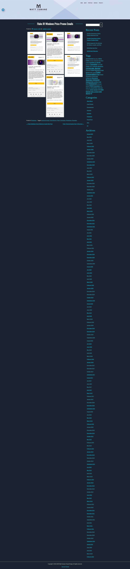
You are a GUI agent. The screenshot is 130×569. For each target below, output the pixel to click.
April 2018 (89, 353)
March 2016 (90, 421)
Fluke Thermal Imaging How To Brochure (73, 124)
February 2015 (90, 442)
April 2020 (89, 279)
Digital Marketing (95, 70)
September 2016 (91, 408)
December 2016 (91, 402)
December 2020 (91, 254)
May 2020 (89, 276)
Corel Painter (90, 104)
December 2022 (91, 183)
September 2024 (91, 161)
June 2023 (89, 168)
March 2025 (90, 143)
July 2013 (89, 467)
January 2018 (90, 362)
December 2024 (91, 152)
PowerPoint (89, 119)
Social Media (94, 87)
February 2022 (90, 214)
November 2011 (91, 513)
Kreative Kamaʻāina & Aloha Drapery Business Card (93, 34)
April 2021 (89, 242)
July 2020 (89, 269)
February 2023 (90, 177)
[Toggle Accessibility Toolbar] (3, 9)
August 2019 (90, 303)
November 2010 (91, 535)
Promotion (74, 120)
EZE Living (92, 72)
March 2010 (90, 553)
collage (90, 66)
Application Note (97, 60)
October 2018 (90, 334)
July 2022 (89, 198)
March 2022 (90, 211)
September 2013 (91, 464)
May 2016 (89, 417)
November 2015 (91, 433)
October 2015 (90, 436)
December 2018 (91, 328)
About (85, 3)
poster (87, 86)
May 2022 (89, 205)
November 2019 (91, 294)
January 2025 (90, 149)
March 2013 (90, 476)
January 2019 (90, 325)
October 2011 (90, 516)
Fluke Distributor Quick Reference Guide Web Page (39, 124)
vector (96, 89)
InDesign (96, 80)
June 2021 (89, 235)
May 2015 (89, 439)
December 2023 (91, 165)
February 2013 (90, 479)
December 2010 (91, 532)
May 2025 (89, 137)
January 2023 (90, 180)
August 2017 (90, 377)
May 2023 (89, 171)
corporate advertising (97, 66)
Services (96, 3)
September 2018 (91, 337)
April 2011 (89, 522)
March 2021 (90, 245)
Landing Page (97, 82)
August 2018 (90, 340)
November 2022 (91, 186)
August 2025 (90, 134)
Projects (101, 3)
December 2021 (91, 220)
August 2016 (90, 411)
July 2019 (89, 306)
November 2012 (91, 488)
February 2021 (90, 248)
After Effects (96, 58)
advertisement (90, 58)
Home (81, 3)
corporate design (45, 120)
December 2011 (91, 510)
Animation (92, 60)
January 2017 (90, 399)
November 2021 (91, 223)
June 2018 (89, 347)
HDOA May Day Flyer (92, 48)
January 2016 (90, 427)
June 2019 (89, 310)
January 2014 (90, 451)
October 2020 (90, 260)
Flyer (98, 74)
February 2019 (90, 322)
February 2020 (90, 285)
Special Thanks (65, 566)
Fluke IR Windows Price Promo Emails (55, 24)
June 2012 (89, 495)
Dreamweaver (90, 107)
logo (87, 84)
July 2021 (89, 232)
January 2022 (90, 217)
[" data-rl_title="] (36, 43)
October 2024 (90, 158)
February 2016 (90, 424)
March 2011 (89, 526)
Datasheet (88, 70)
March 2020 (90, 282)
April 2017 (89, 390)
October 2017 (90, 371)
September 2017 (91, 374)
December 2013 (91, 455)
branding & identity (95, 62)
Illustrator (89, 80)
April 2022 (89, 208)
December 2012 (91, 485)
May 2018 (89, 350)
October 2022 (90, 189)
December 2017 (91, 365)
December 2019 (91, 291)
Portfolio (90, 3)
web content (95, 92)
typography (88, 89)
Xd (91, 93)
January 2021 (90, 251)
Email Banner (53, 120)
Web (88, 122)
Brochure (88, 64)
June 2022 (89, 202)
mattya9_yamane (47, 29)
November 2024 (91, 155)
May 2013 (89, 470)
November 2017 (91, 368)
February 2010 (90, 556)
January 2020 (90, 288)
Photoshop (33, 120)
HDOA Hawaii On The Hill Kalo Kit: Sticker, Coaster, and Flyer (94, 44)
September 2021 (91, 226)
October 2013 (90, 461)
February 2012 (90, 504)
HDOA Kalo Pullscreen (92, 51)
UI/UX (91, 89)
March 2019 (90, 319)
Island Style (89, 82)
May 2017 (89, 387)
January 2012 (90, 507)
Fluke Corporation (61, 120)
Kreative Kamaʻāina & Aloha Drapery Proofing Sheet (93, 39)
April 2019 (89, 316)
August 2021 (90, 229)
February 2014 (90, 448)
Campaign (93, 64)
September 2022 (91, 192)
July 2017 (89, 380)
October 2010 (90, 538)
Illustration (95, 78)
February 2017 (90, 396)
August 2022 (90, 195)
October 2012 (90, 492)
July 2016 (89, 414)
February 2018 (90, 359)
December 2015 (91, 430)
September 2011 (91, 519)
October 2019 (90, 297)
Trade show (100, 87)
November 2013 (91, 458)
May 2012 (89, 498)
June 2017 (89, 384)
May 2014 (89, 445)
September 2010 (91, 541)
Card (99, 64)
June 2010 (89, 547)
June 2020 (89, 273)
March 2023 (90, 174)
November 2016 (91, 405)
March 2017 (90, 393)
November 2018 (91, 331)
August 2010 (90, 544)
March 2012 (90, 501)
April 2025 (89, 140)
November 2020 (91, 257)
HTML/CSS (89, 78)
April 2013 (89, 473)
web (99, 89)
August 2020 (90, 266)
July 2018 (89, 343)
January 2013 (90, 482)
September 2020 (91, 263)
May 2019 (89, 313)
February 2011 (90, 529)
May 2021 (89, 239)
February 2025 (90, 146)
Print (91, 86)
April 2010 (89, 550)
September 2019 (91, 300)
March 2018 (90, 356)
